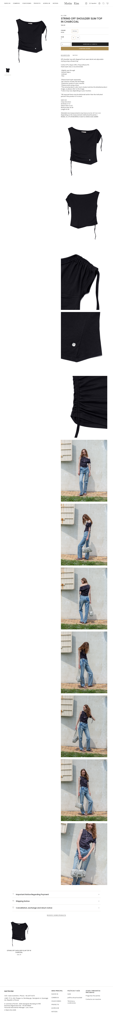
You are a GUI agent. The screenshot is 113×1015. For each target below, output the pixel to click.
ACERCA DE (55, 1008)
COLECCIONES (56, 1001)
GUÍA (69, 994)
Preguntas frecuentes (93, 996)
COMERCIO (55, 997)
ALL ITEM (63, 15)
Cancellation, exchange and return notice (34, 908)
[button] (16, 3)
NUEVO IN (54, 994)
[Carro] (107, 3)
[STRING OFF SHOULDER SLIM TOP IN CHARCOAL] (19, 934)
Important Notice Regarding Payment (32, 894)
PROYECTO (55, 1004)
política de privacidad (75, 997)
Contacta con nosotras (93, 999)
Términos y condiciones (72, 1002)
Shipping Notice (23, 901)
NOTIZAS (54, 1011)
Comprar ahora (85, 48)
